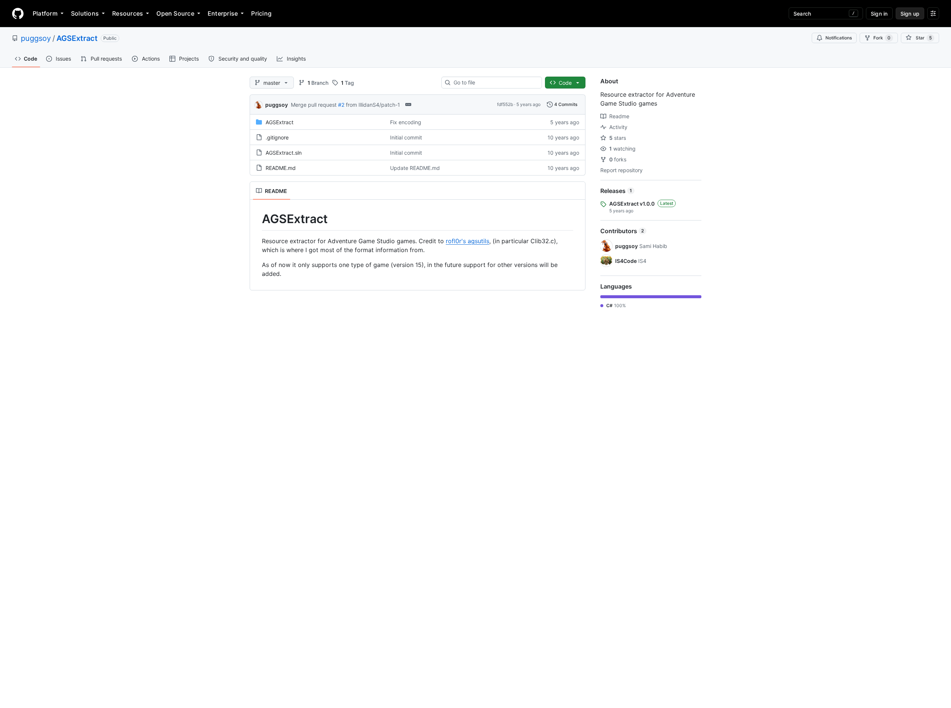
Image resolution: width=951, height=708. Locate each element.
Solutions (85, 13)
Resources (127, 13)
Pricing (261, 13)
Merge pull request (314, 105)
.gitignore (277, 137)
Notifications (838, 38)
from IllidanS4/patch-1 (373, 105)
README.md (281, 168)
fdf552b (505, 104)
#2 (341, 105)
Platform (45, 13)
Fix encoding (405, 122)
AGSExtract (77, 38)
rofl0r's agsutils (467, 241)
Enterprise (223, 13)
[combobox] (495, 82)
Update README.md (415, 168)
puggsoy (36, 38)
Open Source (175, 13)
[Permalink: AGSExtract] (256, 219)
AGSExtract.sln (284, 152)
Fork (881, 38)
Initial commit (406, 137)
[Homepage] (18, 13)
